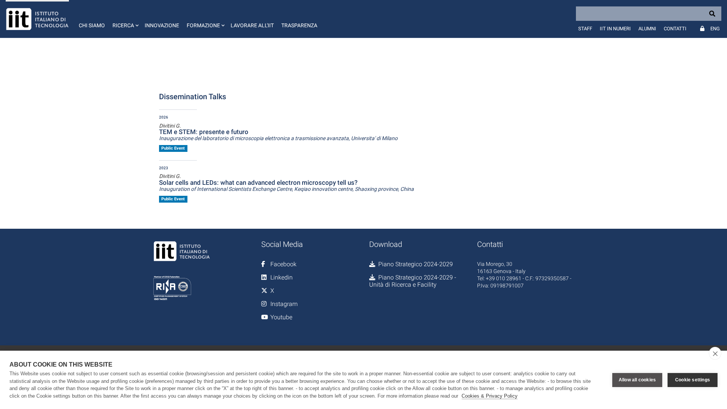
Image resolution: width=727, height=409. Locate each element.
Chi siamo (92, 25)
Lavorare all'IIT (252, 25)
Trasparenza (299, 25)
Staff (585, 28)
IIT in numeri (615, 28)
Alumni (647, 28)
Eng (715, 28)
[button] (125, 19)
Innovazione (162, 25)
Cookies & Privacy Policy (490, 396)
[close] (715, 353)
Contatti (675, 28)
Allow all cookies (637, 379)
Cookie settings (692, 379)
